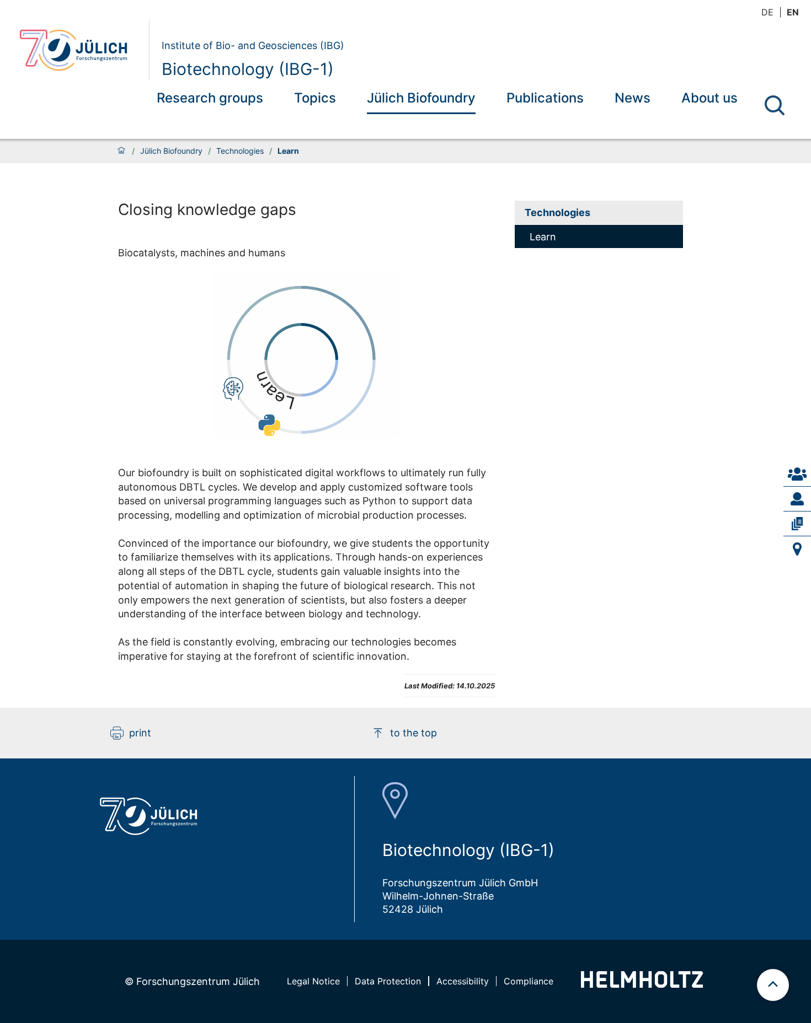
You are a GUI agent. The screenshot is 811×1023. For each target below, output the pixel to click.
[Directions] (797, 549)
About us (709, 98)
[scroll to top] (773, 985)
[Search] (775, 105)
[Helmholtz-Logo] (642, 984)
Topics (315, 98)
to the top (413, 733)
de (767, 12)
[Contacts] (797, 474)
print (140, 733)
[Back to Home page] (80, 50)
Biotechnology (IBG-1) (248, 69)
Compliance (528, 981)
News (632, 98)
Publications (545, 98)
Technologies (240, 151)
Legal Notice (313, 981)
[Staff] (797, 499)
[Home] (121, 151)
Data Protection (388, 981)
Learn (543, 237)
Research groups (210, 98)
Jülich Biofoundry (421, 98)
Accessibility (462, 981)
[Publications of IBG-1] (797, 524)
